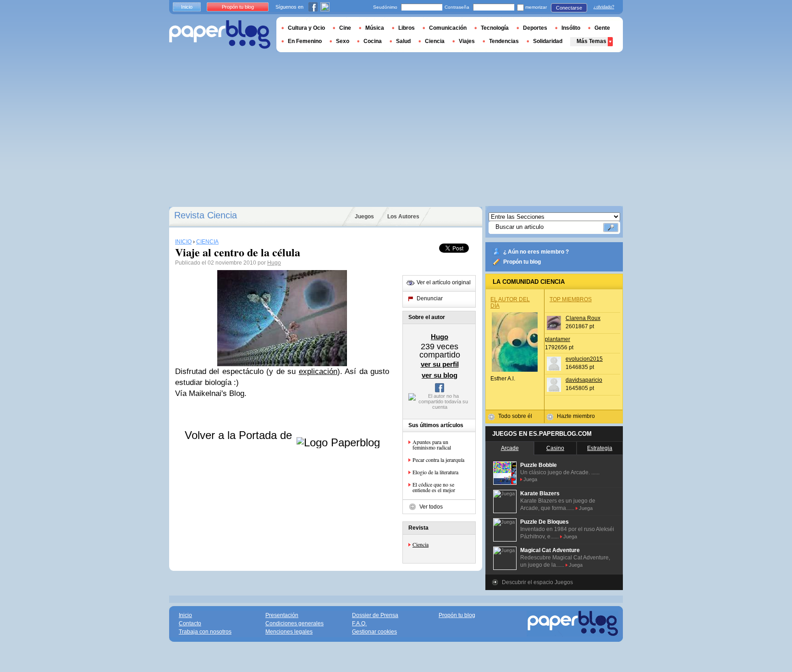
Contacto (190, 623)
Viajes (467, 41)
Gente (602, 28)
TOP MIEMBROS (571, 299)
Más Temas (591, 41)
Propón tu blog (522, 262)
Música (374, 28)
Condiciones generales (294, 623)
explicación (318, 371)
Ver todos (431, 507)
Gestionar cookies (374, 632)
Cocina (372, 41)
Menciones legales (289, 632)
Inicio (186, 7)
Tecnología (495, 28)
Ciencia (420, 544)
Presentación (281, 615)
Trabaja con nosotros (205, 632)
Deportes (535, 28)
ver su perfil (440, 364)
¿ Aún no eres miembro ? (536, 252)
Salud (403, 41)
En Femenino (305, 41)
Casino (555, 448)
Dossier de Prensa (375, 615)
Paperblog (219, 34)
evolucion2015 (584, 359)
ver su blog (439, 375)
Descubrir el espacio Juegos (537, 582)
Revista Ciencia (205, 215)
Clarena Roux (583, 318)
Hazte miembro (576, 416)
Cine (345, 28)
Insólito (570, 28)
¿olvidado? (604, 7)
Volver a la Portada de (240, 435)
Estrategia (599, 448)
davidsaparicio (584, 380)
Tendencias (504, 41)
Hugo (274, 263)
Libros (406, 28)
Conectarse (569, 8)
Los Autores (403, 216)
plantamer (557, 339)
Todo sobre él (515, 416)
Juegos (364, 216)
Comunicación (448, 28)
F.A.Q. (359, 623)
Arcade (510, 448)
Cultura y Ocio (306, 28)
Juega (530, 479)
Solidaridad (547, 41)
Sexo (342, 41)
